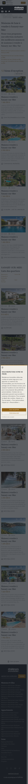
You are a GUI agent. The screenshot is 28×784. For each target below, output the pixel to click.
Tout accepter (14, 409)
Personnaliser (14, 413)
